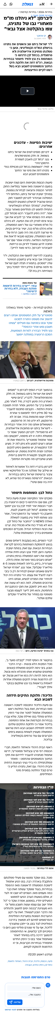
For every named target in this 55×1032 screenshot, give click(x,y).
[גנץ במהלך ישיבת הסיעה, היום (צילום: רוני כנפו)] (27, 630)
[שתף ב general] (5, 4)
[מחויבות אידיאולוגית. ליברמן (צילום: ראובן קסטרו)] (27, 362)
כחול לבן (48, 965)
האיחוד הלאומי (14, 961)
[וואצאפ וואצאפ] (11, 4)
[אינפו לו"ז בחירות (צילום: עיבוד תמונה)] (27, 827)
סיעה (50, 961)
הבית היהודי (27, 961)
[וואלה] (27, 4)
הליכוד (37, 961)
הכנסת (44, 961)
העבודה (28, 965)
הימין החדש (38, 965)
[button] (42, 4)
